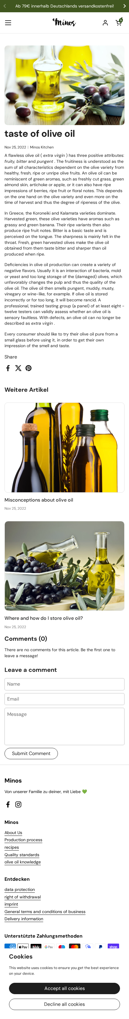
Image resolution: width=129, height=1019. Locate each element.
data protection (19, 889)
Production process (23, 839)
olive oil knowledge (22, 862)
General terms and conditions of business (45, 911)
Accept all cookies (64, 988)
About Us (13, 832)
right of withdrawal (22, 897)
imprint (11, 904)
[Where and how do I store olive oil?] (64, 566)
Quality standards (21, 854)
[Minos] (64, 23)
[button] (118, 23)
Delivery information (23, 918)
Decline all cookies (64, 1004)
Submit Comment (31, 753)
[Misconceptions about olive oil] (64, 448)
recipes (11, 847)
